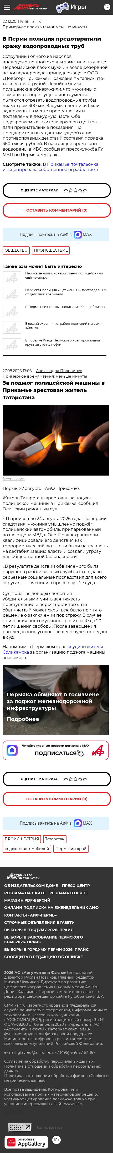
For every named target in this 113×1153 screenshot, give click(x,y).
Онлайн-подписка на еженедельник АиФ (51, 907)
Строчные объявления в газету (39, 922)
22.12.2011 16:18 (15, 21)
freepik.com (14, 479)
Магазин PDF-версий (27, 900)
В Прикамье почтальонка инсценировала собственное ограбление (50, 167)
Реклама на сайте (24, 893)
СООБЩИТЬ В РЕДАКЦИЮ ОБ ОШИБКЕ (43, 957)
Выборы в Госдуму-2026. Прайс (38, 930)
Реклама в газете (68, 893)
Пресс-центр (76, 885)
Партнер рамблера (49, 1127)
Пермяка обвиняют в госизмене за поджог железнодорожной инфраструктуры (53, 701)
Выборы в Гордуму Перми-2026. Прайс (46, 949)
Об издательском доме (31, 885)
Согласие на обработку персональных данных (48, 1061)
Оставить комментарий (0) (57, 210)
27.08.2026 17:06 (17, 370)
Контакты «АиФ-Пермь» (30, 915)
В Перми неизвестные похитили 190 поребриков (65, 307)
